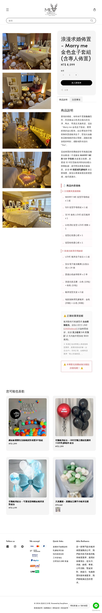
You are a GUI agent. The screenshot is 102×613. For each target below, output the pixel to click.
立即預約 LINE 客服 (60, 561)
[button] (7, 9)
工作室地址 (57, 557)
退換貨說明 (38, 608)
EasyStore (64, 603)
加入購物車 (76, 82)
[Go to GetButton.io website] (96, 610)
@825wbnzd (70, 329)
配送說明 (64, 608)
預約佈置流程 (58, 554)
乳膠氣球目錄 (58, 550)
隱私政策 (56, 608)
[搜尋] (92, 20)
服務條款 (47, 608)
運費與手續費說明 (60, 547)
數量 (62, 71)
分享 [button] (66, 90)
